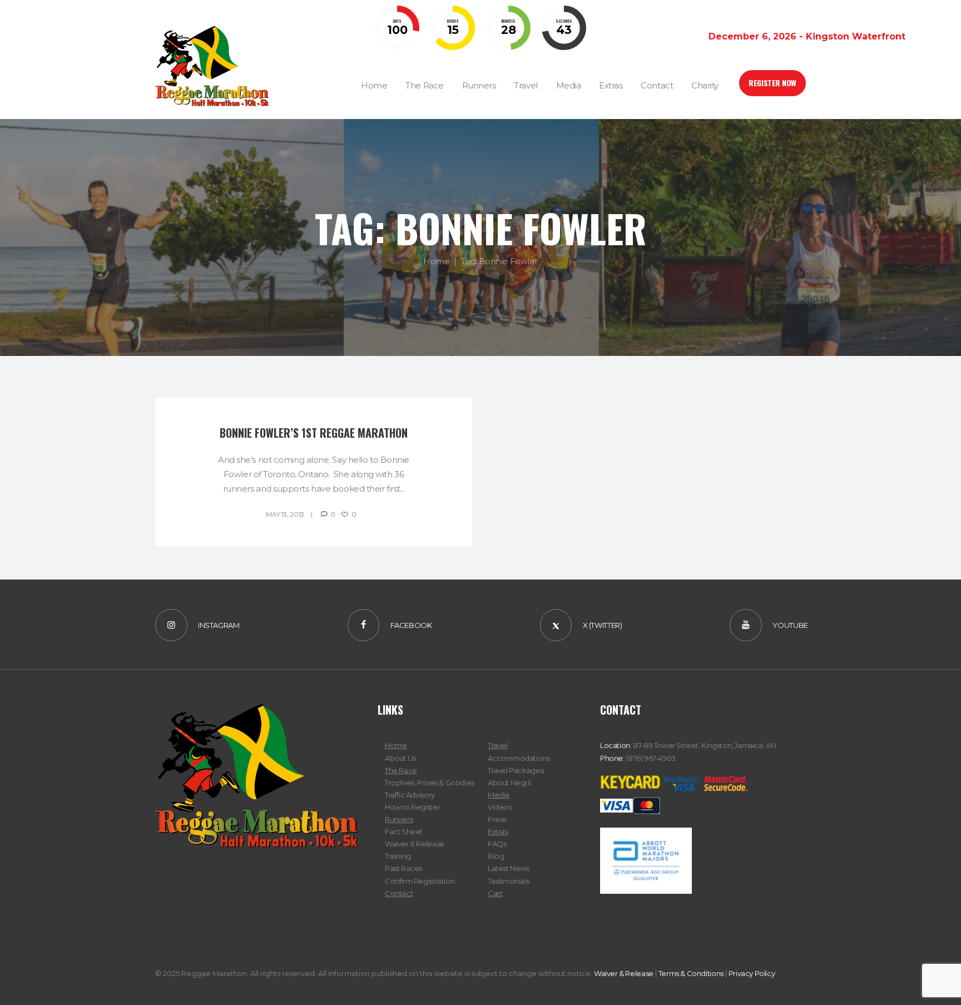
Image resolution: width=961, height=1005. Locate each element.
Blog (496, 855)
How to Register (412, 807)
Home (436, 261)
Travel (498, 745)
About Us (400, 758)
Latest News (508, 868)
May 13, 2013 (285, 514)
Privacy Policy (752, 973)
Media (498, 794)
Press (497, 819)
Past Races (403, 868)
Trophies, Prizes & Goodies (429, 782)
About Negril (509, 782)
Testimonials (508, 881)
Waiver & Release (414, 843)
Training (398, 855)
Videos (500, 807)
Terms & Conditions (691, 973)
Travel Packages (515, 770)
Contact (399, 893)
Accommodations (519, 758)
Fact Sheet (404, 831)
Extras (498, 831)
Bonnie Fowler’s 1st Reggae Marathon (314, 432)
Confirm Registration (419, 881)
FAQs (497, 843)
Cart (495, 893)
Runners (399, 819)
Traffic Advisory (410, 794)
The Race (401, 770)
